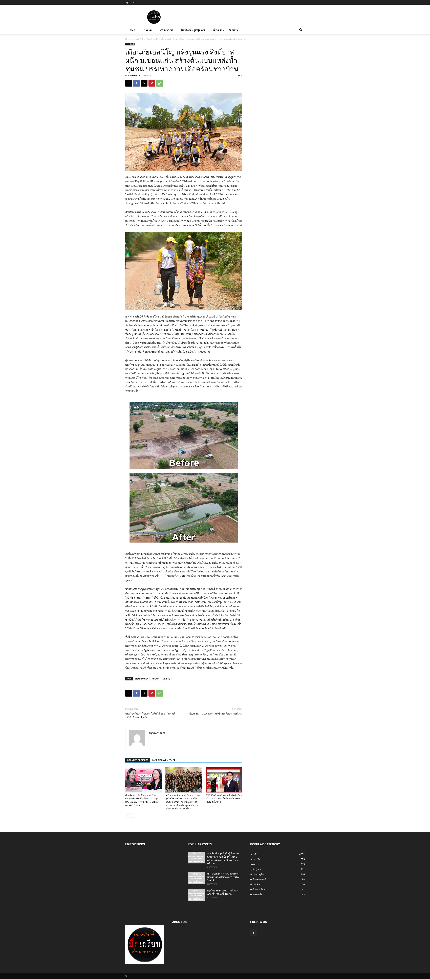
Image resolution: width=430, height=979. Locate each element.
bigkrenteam (134, 75)
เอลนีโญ (166, 678)
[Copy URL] (128, 83)
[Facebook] (136, 83)
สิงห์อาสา (155, 678)
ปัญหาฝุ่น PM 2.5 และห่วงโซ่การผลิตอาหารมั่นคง (215, 713)
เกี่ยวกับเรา (218, 30)
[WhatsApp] (159, 83)
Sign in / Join (130, 2)
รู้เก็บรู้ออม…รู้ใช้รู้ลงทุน (193, 30)
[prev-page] (127, 815)
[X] (144, 83)
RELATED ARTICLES (137, 760)
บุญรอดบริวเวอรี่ (141, 678)
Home (131, 30)
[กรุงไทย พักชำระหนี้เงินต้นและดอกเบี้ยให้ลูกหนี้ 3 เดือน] (196, 895)
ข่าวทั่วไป (147, 30)
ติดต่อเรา (233, 30)
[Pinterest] (151, 83)
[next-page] (133, 815)
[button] (301, 30)
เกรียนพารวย (166, 30)
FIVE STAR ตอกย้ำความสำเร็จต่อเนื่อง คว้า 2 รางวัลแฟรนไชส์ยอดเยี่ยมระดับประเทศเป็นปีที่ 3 (224, 798)
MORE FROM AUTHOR (164, 760)
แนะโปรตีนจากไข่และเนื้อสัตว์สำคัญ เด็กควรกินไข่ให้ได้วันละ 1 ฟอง (151, 715)
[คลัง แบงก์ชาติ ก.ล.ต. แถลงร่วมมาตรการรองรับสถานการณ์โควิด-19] (196, 878)
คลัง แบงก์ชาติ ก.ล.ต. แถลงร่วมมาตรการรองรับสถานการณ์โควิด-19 (223, 877)
